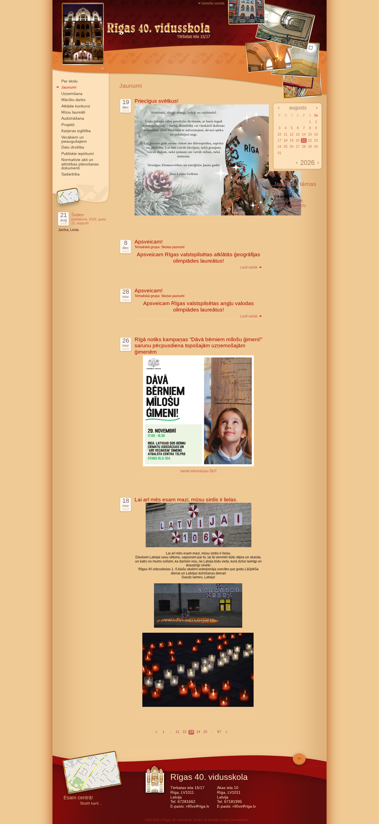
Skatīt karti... (91, 803)
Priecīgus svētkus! (156, 101)
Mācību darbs (73, 99)
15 (310, 134)
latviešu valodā (213, 3)
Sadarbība (70, 174)
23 (191, 732)
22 (184, 732)
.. (170, 732)
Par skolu (69, 81)
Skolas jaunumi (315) (290, 206)
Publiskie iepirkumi (77, 153)
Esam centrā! (78, 798)
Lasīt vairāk (249, 267)
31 (279, 153)
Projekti (67, 124)
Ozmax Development (234, 820)
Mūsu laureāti (73, 112)
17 (279, 140)
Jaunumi (68, 87)
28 (304, 147)
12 (292, 134)
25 (205, 732)
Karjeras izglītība (76, 131)
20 (298, 140)
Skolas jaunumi (173, 247)
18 (285, 140)
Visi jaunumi (283, 196)
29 (310, 147)
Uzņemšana (71, 93)
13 (298, 134)
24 (198, 732)
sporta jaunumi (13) (288, 201)
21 (178, 732)
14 (304, 134)
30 (316, 147)
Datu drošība (72, 147)
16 (316, 134)
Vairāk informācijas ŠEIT (198, 471)
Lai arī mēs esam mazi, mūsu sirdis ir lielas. (186, 500)
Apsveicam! (149, 242)
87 (219, 732)
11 (285, 134)
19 (292, 140)
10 (279, 134)
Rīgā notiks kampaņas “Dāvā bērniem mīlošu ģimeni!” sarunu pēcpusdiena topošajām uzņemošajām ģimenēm (198, 345)
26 (292, 147)
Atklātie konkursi (75, 106)
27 (298, 147)
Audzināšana (72, 118)
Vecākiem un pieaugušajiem (74, 139)
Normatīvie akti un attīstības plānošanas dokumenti (80, 163)
